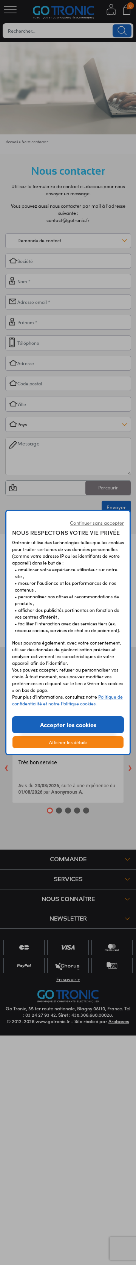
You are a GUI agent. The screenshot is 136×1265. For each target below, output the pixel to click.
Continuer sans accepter (97, 522)
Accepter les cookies (68, 724)
